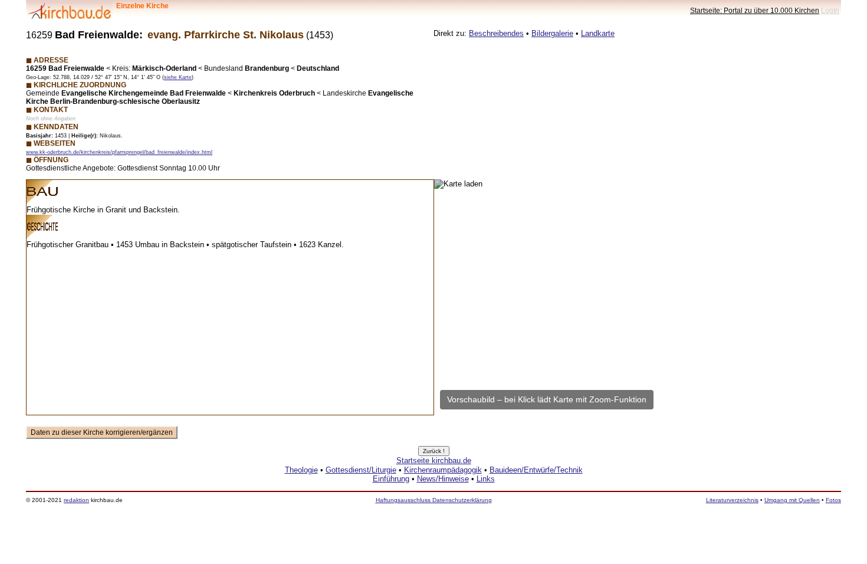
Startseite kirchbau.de (433, 460)
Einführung (391, 478)
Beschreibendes (496, 33)
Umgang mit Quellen (792, 500)
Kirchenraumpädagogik (443, 469)
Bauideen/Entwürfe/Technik (536, 469)
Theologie (301, 469)
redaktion (76, 500)
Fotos (833, 500)
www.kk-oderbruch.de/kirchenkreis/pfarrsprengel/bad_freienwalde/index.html (119, 152)
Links (486, 478)
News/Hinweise (443, 478)
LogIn (830, 10)
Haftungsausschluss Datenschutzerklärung (434, 500)
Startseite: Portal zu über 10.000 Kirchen (754, 10)
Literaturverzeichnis (732, 500)
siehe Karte (178, 77)
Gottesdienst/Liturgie (361, 469)
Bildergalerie (552, 33)
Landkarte (598, 33)
